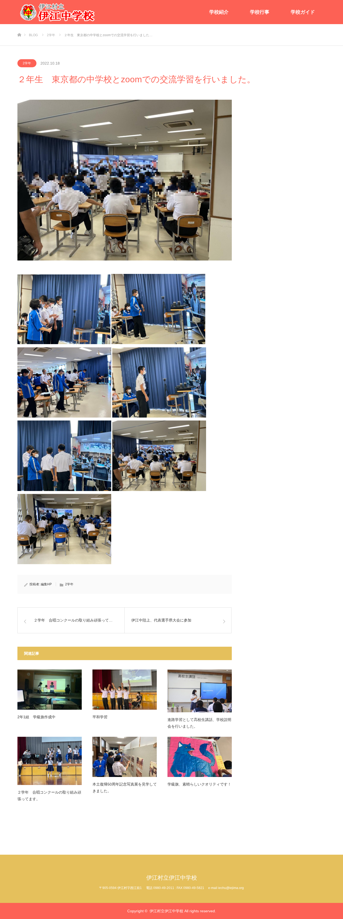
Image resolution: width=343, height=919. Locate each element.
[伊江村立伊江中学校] (57, 12)
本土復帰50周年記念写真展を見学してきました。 (124, 787)
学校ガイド (303, 12)
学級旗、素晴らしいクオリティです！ (199, 784)
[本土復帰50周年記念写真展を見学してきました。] (124, 757)
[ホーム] (19, 26)
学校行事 (259, 12)
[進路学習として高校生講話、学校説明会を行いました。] (199, 690)
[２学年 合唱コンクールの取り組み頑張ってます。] (49, 761)
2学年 (27, 63)
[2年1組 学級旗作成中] (49, 689)
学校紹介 (219, 12)
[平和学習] (124, 689)
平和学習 (99, 717)
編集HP (46, 584)
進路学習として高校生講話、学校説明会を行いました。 (199, 722)
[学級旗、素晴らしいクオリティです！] (199, 757)
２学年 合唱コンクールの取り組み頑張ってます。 (49, 795)
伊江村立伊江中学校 (171, 877)
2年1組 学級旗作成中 (36, 717)
